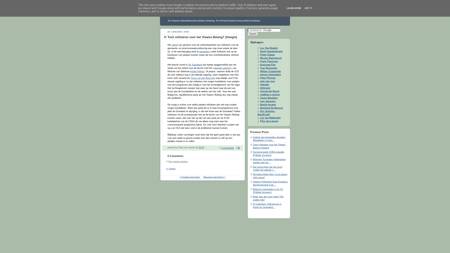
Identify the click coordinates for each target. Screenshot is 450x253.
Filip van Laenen (269, 121)
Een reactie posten (178, 161)
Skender (264, 84)
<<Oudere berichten (190, 177)
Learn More (294, 8)
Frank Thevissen (269, 61)
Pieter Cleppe (267, 55)
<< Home (170, 169)
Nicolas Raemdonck (271, 58)
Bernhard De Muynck (271, 108)
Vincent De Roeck (269, 91)
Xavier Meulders (269, 98)
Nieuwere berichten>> (214, 177)
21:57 (201, 147)
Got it (309, 8)
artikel (175, 45)
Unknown (265, 88)
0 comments (227, 148)
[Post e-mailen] (237, 148)
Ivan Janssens (268, 101)
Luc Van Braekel (269, 48)
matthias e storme (270, 94)
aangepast (204, 51)
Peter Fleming (267, 78)
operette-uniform (222, 68)
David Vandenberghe (271, 51)
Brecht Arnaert (268, 104)
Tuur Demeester (268, 68)
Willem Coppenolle (270, 71)
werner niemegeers (270, 74)
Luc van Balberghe (270, 118)
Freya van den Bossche (203, 78)
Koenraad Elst (267, 65)
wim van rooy (267, 81)
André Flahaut (197, 71)
